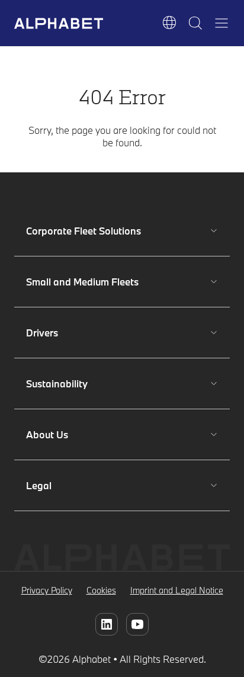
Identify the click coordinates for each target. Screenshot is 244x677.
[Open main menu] (221, 23)
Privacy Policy (46, 590)
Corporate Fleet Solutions (83, 230)
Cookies (101, 590)
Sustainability (61, 383)
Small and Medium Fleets (82, 281)
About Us (61, 434)
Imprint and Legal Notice (176, 590)
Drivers (61, 332)
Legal (61, 485)
